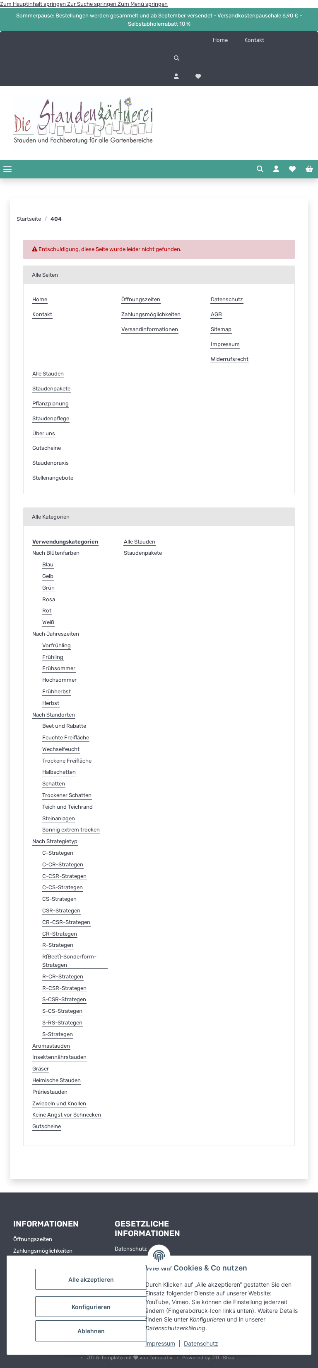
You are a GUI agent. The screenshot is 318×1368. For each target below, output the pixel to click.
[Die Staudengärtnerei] (82, 123)
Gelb (47, 576)
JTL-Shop (223, 1358)
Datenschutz (201, 1343)
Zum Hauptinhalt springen (33, 4)
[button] (238, 58)
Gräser (40, 1069)
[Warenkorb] (309, 169)
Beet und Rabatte (64, 726)
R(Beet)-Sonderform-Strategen (69, 960)
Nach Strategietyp (54, 841)
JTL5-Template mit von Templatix (130, 1358)
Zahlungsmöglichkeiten (151, 314)
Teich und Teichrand (67, 807)
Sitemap (221, 329)
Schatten (53, 783)
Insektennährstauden (59, 1057)
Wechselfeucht (61, 749)
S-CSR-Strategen (64, 999)
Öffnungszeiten (140, 299)
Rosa (48, 599)
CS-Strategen (59, 899)
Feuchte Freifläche (65, 737)
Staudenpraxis (50, 463)
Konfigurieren (91, 1306)
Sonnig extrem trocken (71, 830)
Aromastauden (51, 1046)
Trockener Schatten (67, 795)
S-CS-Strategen (62, 1011)
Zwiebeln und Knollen (59, 1103)
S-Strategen (57, 1034)
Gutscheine (46, 448)
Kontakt (254, 40)
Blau (47, 564)
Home (220, 40)
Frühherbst (56, 691)
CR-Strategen (59, 934)
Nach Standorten (53, 715)
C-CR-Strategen (62, 864)
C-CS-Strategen (62, 887)
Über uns (43, 433)
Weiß (48, 622)
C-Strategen (57, 853)
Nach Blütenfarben (56, 553)
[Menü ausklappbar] (7, 169)
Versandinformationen (149, 329)
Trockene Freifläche (67, 761)
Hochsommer (59, 680)
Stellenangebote (52, 478)
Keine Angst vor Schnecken (66, 1115)
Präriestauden (49, 1092)
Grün (48, 588)
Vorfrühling (56, 645)
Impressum (160, 1343)
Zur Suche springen (92, 4)
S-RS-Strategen (62, 1022)
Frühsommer (58, 668)
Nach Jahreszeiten (55, 634)
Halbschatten (59, 772)
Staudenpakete (51, 388)
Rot (46, 610)
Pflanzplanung (50, 403)
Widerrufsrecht (229, 359)
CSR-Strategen (61, 910)
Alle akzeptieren (91, 1279)
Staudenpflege (50, 418)
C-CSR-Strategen (64, 876)
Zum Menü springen (143, 4)
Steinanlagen (58, 818)
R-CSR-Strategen (64, 988)
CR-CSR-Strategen (66, 922)
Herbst (50, 703)
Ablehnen (91, 1330)
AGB (216, 314)
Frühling (52, 657)
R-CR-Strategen (62, 976)
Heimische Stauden (56, 1080)
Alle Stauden (48, 374)
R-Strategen (57, 945)
